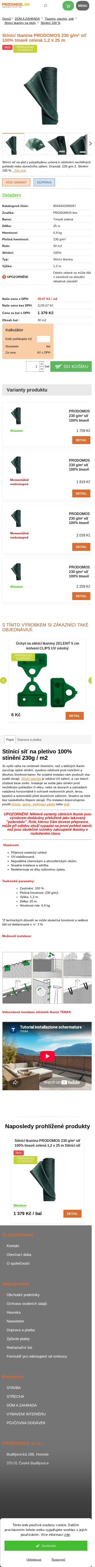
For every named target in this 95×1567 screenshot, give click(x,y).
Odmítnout (34, 1559)
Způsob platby (18, 1339)
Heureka (14, 1312)
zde (67, 1534)
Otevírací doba (19, 1255)
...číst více (19, 170)
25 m (56, 226)
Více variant (16, 182)
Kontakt (13, 1246)
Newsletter (15, 1321)
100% (57, 252)
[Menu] (85, 6)
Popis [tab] (10, 739)
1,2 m (57, 266)
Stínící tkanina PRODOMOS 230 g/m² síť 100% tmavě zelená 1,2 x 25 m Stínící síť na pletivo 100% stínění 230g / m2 (48, 1143)
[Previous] (3, 680)
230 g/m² (59, 239)
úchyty (16, 804)
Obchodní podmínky (23, 1295)
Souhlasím (49, 1545)
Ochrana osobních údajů (27, 1304)
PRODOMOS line (65, 212)
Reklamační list (19, 1348)
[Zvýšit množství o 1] (42, 363)
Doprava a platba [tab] (29, 739)
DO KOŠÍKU (76, 366)
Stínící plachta (31, 778)
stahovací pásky (43, 804)
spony (26, 804)
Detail (81, 440)
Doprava (44, 182)
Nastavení (58, 1559)
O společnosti (18, 1263)
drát (66, 804)
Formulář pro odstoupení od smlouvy (37, 1356)
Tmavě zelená (63, 219)
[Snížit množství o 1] (42, 369)
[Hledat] (42, 6)
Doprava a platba (21, 1330)
